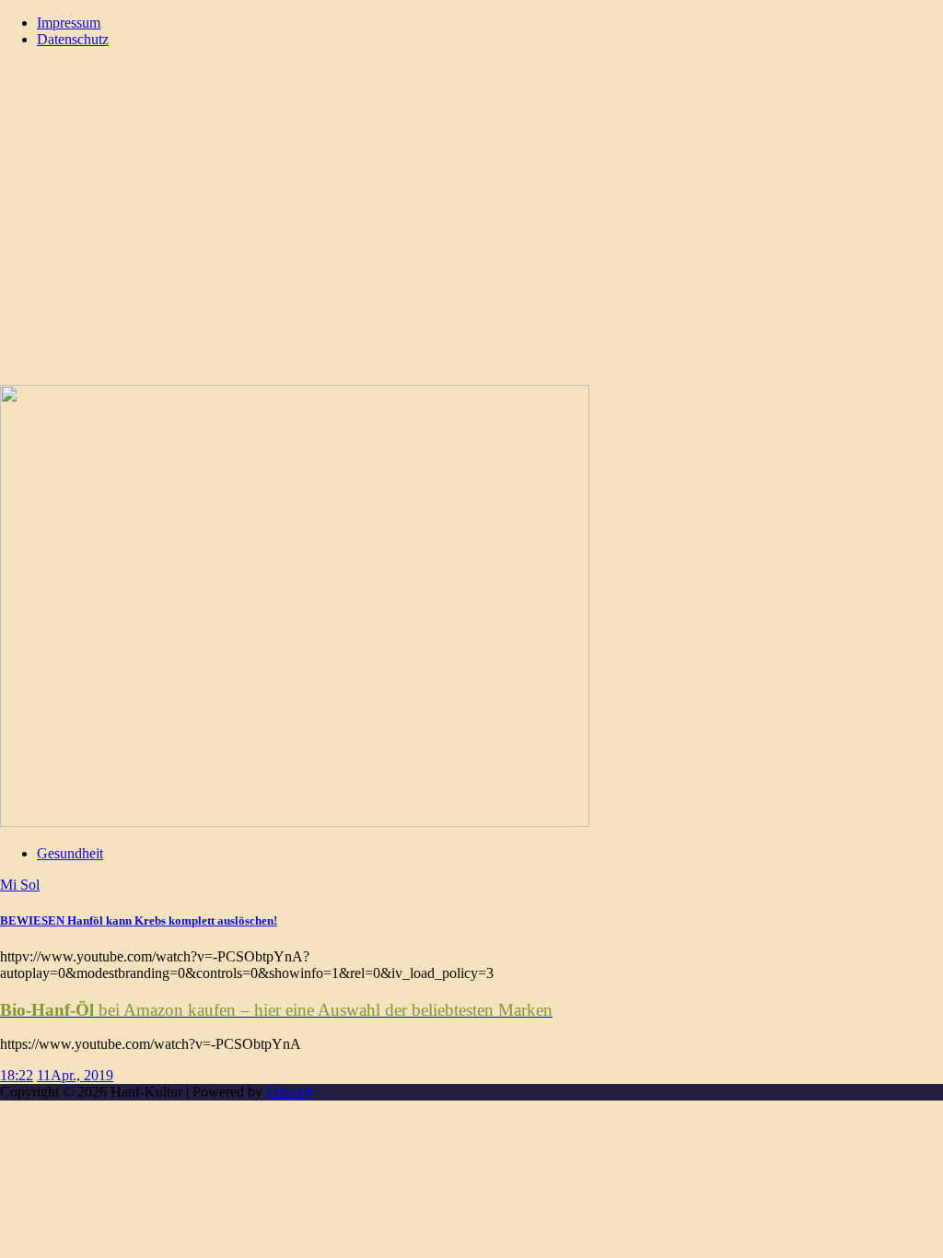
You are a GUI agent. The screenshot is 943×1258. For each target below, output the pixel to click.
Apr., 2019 (82, 1075)
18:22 (16, 1075)
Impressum (68, 22)
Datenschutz (73, 39)
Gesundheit (70, 853)
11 (44, 1075)
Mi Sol (20, 884)
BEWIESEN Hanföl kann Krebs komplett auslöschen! (138, 920)
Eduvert (289, 1092)
